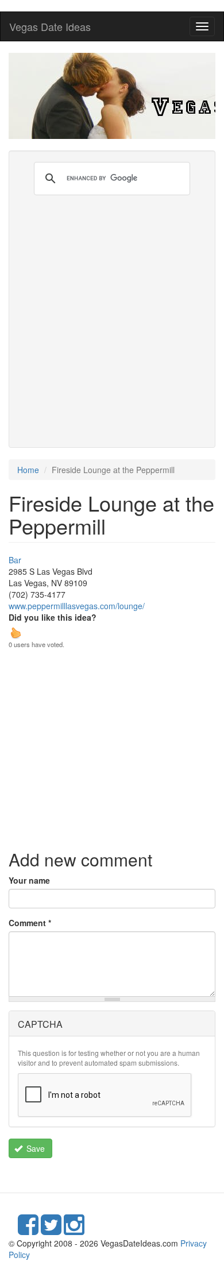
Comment (30, 922)
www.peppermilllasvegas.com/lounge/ (77, 606)
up (15, 633)
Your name (29, 880)
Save (34, 1148)
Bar (15, 560)
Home (28, 469)
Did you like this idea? (52, 617)
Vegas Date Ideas (50, 26)
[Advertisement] (112, 313)
